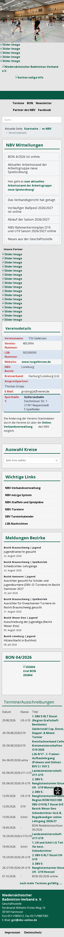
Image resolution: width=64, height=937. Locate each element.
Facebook (44, 110)
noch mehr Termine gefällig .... (41, 883)
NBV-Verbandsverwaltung (23, 488)
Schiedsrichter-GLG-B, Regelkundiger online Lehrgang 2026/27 (47, 817)
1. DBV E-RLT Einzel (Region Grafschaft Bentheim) (45, 720)
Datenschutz (33, 932)
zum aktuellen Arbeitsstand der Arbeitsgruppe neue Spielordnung (30, 185)
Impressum (12, 932)
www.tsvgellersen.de (36, 362)
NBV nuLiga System (18, 495)
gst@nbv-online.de (24, 920)
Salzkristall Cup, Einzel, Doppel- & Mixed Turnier (48, 733)
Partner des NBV (24, 110)
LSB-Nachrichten (16, 524)
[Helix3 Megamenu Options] (7, 95)
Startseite (31, 129)
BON (30, 103)
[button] (32, 157)
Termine (18, 103)
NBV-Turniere (14, 509)
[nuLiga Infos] (32, 81)
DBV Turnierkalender (19, 516)
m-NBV (46, 129)
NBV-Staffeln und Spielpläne (24, 502)
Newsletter (44, 103)
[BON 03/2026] (32, 677)
